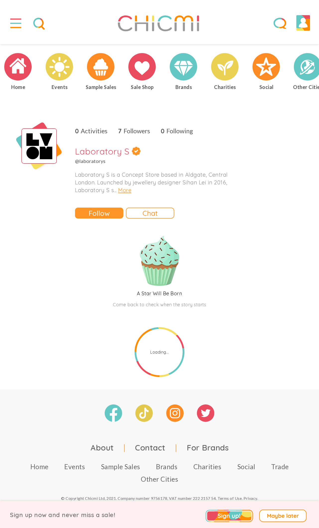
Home (39, 466)
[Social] (266, 67)
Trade (280, 466)
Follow (99, 213)
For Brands (208, 448)
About (102, 448)
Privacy (250, 498)
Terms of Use (230, 498)
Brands (166, 466)
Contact (150, 448)
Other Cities (159, 479)
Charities (207, 466)
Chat (150, 213)
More (124, 190)
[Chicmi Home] (18, 67)
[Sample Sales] (101, 67)
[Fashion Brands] (183, 67)
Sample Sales (120, 466)
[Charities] (225, 67)
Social (246, 466)
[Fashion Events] (59, 67)
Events (74, 466)
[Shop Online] (142, 67)
